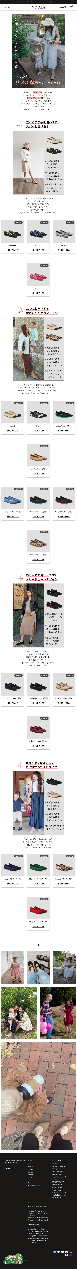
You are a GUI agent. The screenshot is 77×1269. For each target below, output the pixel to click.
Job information (57, 1185)
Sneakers (31, 1175)
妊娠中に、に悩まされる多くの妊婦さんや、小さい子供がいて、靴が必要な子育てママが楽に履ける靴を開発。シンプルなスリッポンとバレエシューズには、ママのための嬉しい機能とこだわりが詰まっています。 (38, 101)
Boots (30, 1177)
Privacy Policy (56, 1190)
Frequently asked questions (37, 1206)
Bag (29, 1180)
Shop (30, 1160)
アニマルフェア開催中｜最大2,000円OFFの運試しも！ (38, 2)
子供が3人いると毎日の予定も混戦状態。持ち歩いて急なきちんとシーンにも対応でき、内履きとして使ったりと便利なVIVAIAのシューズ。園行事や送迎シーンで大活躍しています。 (38, 388)
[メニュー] (5, 7)
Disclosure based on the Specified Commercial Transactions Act (59, 1195)
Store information (34, 1185)
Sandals (30, 1166)
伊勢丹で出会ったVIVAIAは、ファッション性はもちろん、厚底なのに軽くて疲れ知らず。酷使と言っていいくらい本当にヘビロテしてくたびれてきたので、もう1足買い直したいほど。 (38, 658)
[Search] (9, 7)
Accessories (32, 1183)
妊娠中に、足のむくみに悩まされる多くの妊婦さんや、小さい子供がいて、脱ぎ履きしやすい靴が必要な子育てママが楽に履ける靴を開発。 (38, 843)
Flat (29, 1164)
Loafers (30, 1172)
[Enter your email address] (23, 1168)
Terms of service (57, 1187)
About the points (57, 1171)
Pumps (30, 1169)
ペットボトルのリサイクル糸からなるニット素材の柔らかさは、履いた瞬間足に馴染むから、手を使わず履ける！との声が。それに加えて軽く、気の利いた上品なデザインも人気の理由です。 (38, 205)
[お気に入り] (68, 7)
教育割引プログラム (58, 1182)
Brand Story (55, 1164)
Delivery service (57, 1174)
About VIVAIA (56, 1160)
